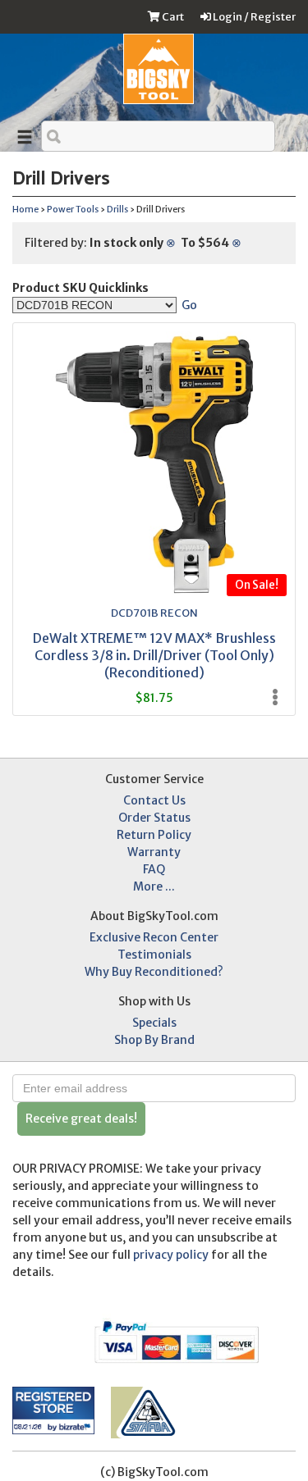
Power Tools (73, 209)
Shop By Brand (154, 1039)
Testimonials (154, 954)
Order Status (154, 817)
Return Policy (154, 834)
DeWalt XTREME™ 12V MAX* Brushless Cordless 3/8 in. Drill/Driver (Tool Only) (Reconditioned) (154, 655)
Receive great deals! (81, 1118)
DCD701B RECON (154, 613)
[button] (45, 1337)
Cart (172, 17)
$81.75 (154, 697)
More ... (154, 886)
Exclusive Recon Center (154, 937)
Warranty (154, 852)
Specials (154, 1022)
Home (25, 209)
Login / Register (253, 17)
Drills (117, 209)
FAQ (154, 869)
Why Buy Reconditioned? (154, 971)
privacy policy (171, 1254)
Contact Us (154, 800)
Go (189, 305)
